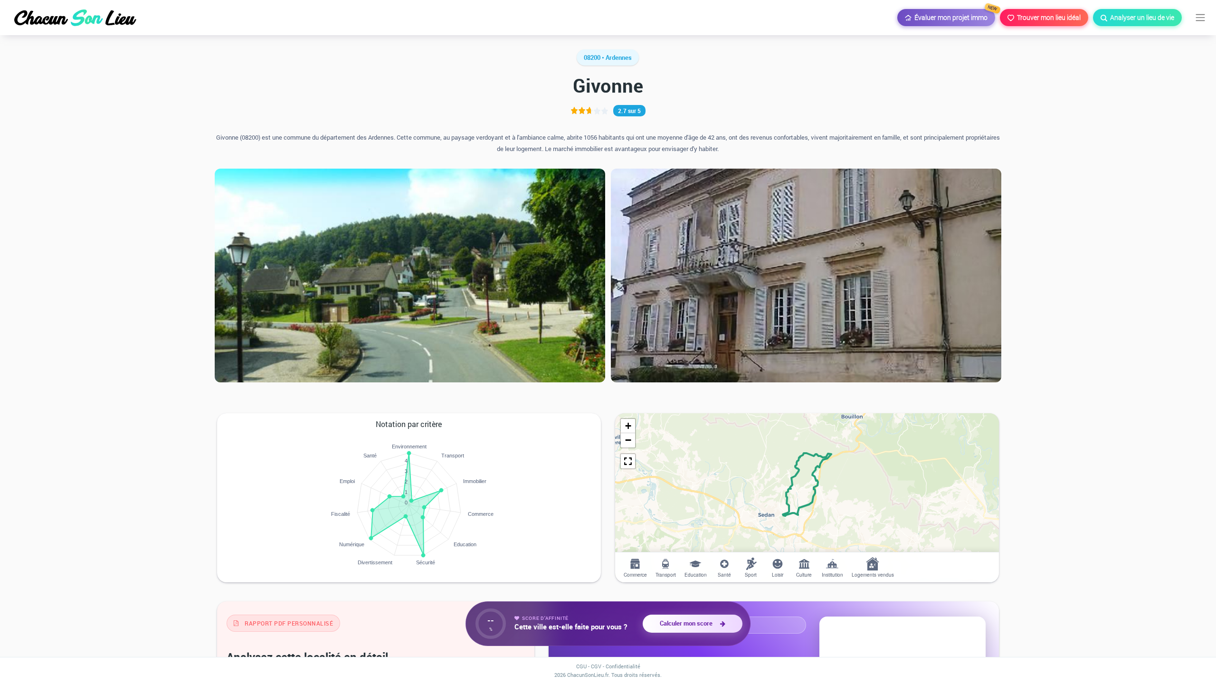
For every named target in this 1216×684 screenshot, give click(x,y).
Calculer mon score (687, 623)
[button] (628, 426)
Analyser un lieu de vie (1140, 17)
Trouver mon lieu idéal (1047, 17)
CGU (581, 666)
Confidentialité (623, 666)
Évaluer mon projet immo (953, 15)
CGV (596, 666)
